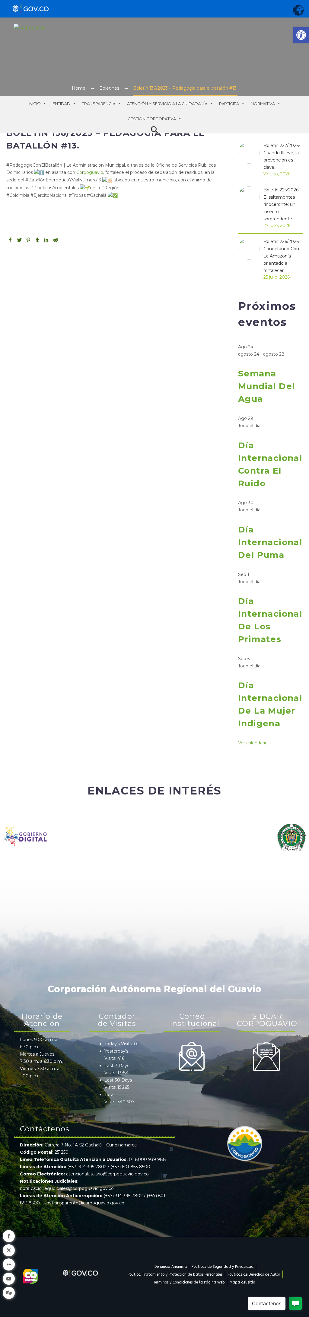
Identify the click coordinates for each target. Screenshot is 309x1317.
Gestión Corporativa (152, 118)
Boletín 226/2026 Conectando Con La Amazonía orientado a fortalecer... (281, 256)
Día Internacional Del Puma (270, 542)
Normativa (263, 103)
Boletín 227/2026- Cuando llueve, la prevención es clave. (281, 156)
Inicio (34, 103)
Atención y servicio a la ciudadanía (167, 103)
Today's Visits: (119, 1044)
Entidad (61, 103)
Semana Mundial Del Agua (266, 386)
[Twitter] (19, 240)
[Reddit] (55, 240)
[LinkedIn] (46, 240)
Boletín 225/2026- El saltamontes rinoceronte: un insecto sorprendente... (281, 204)
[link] (79, 172)
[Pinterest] (28, 240)
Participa (229, 103)
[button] (301, 35)
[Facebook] (10, 240)
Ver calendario (253, 743)
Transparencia (98, 103)
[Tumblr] (37, 240)
